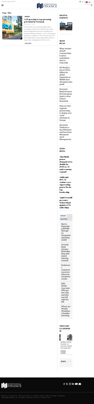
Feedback (61, 396)
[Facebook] (64, 384)
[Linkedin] (73, 384)
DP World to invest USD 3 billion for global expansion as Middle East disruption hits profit (65, 76)
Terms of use (46, 397)
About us (4, 396)
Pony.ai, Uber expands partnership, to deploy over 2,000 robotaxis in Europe (65, 112)
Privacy (36, 397)
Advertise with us (25, 396)
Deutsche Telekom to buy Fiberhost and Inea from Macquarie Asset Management (65, 132)
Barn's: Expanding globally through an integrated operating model (65, 232)
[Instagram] (70, 384)
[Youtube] (76, 384)
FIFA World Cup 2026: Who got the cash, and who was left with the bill (65, 292)
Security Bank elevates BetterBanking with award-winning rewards (65, 252)
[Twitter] (67, 384)
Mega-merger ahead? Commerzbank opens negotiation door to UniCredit (65, 55)
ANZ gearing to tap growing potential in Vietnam (37, 20)
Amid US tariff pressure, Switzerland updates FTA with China (65, 202)
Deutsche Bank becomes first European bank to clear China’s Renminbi (65, 95)
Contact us (13, 396)
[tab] (63, 215)
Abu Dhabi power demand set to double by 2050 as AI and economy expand (65, 164)
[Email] (80, 384)
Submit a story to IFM (41, 396)
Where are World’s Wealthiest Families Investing (65, 311)
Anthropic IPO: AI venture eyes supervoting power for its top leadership (65, 184)
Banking (27, 16)
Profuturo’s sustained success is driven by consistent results (65, 272)
